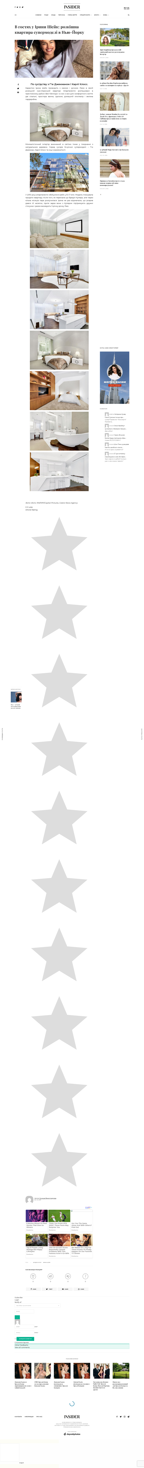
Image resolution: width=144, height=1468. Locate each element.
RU (125, 8)
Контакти (18, 1416)
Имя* (36, 1326)
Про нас (39, 1416)
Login (17, 1300)
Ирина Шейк (46, 1262)
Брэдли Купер (37, 1262)
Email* (36, 1332)
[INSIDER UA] (72, 6)
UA (128, 8)
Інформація (29, 1416)
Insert (21, 1463)
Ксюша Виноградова (48, 1198)
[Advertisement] (114, 270)
